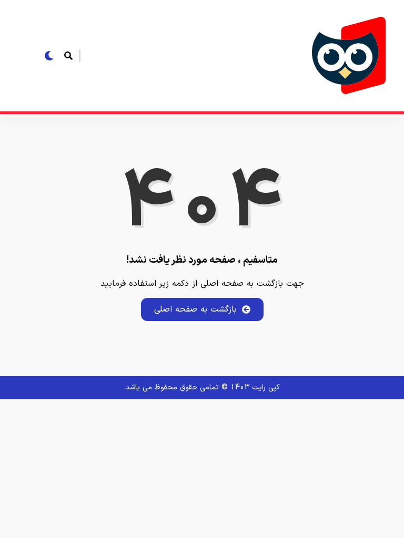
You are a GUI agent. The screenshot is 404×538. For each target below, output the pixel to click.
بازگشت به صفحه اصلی (195, 309)
